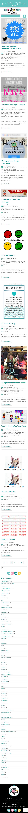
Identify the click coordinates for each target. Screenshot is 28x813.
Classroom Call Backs (5, 621)
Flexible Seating (4, 652)
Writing (2, 774)
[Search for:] (14, 567)
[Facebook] (12, 573)
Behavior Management (5, 607)
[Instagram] (19, 573)
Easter (2, 640)
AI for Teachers (4, 598)
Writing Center (4, 777)
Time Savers (21, 498)
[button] (24, 16)
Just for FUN (10, 391)
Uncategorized (4, 767)
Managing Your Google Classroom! (10, 162)
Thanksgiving (4, 757)
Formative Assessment (5, 657)
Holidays (3, 667)
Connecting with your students (12, 56)
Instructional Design (12, 390)
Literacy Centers (4, 683)
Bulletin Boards (4, 617)
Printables (8, 209)
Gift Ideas (11, 498)
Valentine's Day (4, 769)
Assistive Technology (16, 53)
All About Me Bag (8, 323)
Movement (3, 695)
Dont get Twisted (8, 539)
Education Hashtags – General (13, 105)
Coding (2, 626)
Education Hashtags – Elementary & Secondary (11, 47)
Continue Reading (6, 71)
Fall (2, 645)
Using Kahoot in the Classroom (13, 383)
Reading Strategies (5, 724)
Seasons (3, 729)
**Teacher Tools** (7, 53)
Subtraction (3, 743)
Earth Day (3, 638)
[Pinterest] (15, 573)
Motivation (13, 262)
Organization (3, 703)
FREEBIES (11, 113)
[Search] (18, 15)
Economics (3, 643)
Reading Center (4, 722)
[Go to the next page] (25, 562)
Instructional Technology (13, 433)
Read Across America (5, 714)
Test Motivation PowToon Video (13, 426)
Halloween (3, 664)
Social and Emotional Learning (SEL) (8, 731)
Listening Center (4, 681)
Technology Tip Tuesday (6, 753)
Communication (8, 54)
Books (2, 614)
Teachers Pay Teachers (17, 329)
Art (2, 600)
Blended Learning (4, 609)
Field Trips (3, 648)
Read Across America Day (6, 717)
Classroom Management (6, 624)
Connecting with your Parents (7, 631)
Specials (2, 736)
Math (2, 686)
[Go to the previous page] (4, 562)
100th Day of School (5, 593)
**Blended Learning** (8, 167)
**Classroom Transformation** (7, 583)
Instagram (3, 669)
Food (7, 498)
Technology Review (5, 750)
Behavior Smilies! (8, 255)
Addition (3, 595)
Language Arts (4, 679)
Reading (3, 719)
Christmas (3, 619)
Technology (11, 57)
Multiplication (4, 698)
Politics (8, 115)
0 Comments (5, 60)
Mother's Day (4, 691)
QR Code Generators (5, 712)
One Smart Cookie (8, 492)
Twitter (11, 58)
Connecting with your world (6, 636)
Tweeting (7, 58)
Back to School (13, 328)
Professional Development (13, 170)
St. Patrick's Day (4, 741)
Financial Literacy (4, 650)
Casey (4, 51)
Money (2, 688)
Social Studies (4, 734)
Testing (15, 393)
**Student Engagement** (8, 206)
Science (2, 726)
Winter (2, 772)
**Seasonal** (6, 328)
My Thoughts (4, 700)
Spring (2, 738)
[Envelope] (8, 573)
